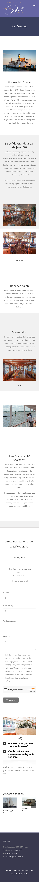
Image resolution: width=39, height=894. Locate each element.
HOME (8, 871)
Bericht (6, 636)
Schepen (5, 812)
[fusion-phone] (19, 562)
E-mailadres (8, 606)
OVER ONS (16, 871)
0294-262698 (12, 854)
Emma (9, 798)
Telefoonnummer (10, 621)
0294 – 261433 (16, 851)
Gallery (10, 805)
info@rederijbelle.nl (16, 858)
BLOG (26, 875)
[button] (5, 806)
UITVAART (25, 871)
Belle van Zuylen (28, 798)
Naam (6, 592)
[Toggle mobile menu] (34, 5)
